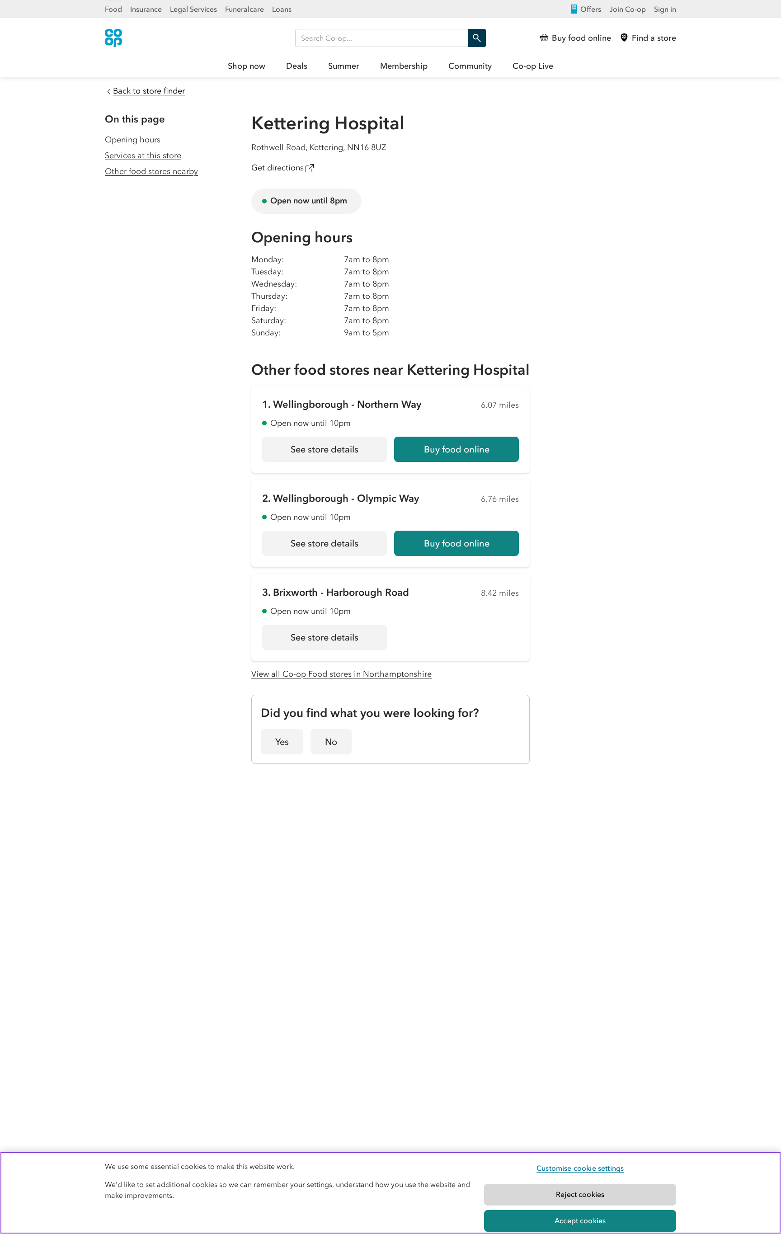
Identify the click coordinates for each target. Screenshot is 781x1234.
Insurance (146, 9)
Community (470, 66)
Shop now (246, 66)
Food (113, 9)
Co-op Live (533, 66)
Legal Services (193, 9)
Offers (590, 9)
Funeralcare (244, 9)
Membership (404, 66)
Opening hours (132, 140)
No (331, 741)
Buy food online (456, 449)
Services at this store (143, 155)
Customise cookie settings (580, 1168)
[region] (390, 1193)
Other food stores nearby (151, 171)
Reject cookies (580, 1194)
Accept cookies (580, 1220)
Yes (282, 741)
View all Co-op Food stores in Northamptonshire (341, 674)
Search (477, 38)
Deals (296, 66)
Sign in (665, 9)
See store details (339, 452)
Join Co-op (627, 9)
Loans (282, 9)
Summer (343, 66)
